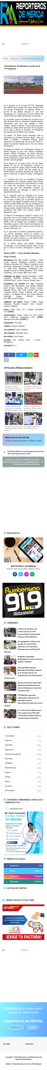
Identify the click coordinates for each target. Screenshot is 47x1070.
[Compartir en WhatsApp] (30, 355)
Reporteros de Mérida (27, 1057)
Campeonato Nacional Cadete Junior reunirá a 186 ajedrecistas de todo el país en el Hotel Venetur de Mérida (13, 410)
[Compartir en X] (21, 355)
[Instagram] (26, 574)
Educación (9, 750)
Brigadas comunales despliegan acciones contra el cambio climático (30, 659)
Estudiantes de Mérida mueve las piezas (31, 427)
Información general (13, 754)
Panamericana (10, 768)
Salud (7, 781)
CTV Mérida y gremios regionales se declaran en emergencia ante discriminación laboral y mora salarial (23, 700)
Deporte (8, 740)
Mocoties (8, 759)
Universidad (9, 790)
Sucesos (8, 786)
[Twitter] (20, 574)
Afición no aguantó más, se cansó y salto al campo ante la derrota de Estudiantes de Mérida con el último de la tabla (33, 410)
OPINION (8, 763)
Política (8, 777)
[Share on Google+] (36, 355)
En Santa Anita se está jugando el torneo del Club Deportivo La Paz (26, 452)
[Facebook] (15, 574)
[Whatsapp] (32, 574)
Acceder (6, 1044)
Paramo (8, 772)
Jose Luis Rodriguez (33, 1064)
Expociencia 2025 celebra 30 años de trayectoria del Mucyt (14, 428)
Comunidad (9, 736)
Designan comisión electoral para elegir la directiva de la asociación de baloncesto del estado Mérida (13, 390)
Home (5, 59)
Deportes (14, 59)
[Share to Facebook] (9, 355)
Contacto (29, 1044)
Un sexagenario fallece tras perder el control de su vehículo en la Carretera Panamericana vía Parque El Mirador (22, 646)
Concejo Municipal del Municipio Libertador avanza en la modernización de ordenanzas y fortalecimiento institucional (23, 673)
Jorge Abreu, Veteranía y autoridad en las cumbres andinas (33, 388)
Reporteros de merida (17, 437)
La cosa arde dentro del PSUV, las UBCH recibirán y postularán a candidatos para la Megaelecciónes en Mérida (21, 461)
